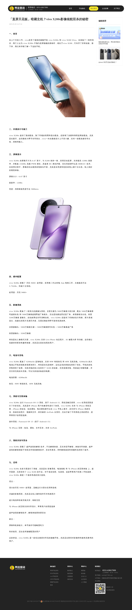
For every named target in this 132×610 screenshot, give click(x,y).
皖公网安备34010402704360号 (51, 601)
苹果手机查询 (54, 570)
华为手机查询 (54, 573)
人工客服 (84, 582)
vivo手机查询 (54, 576)
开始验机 (82, 8)
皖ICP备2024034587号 (33, 601)
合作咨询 (84, 579)
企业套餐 (105, 8)
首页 (70, 8)
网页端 (83, 570)
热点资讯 (94, 8)
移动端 (83, 573)
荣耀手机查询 (54, 582)
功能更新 (70, 576)
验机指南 (70, 573)
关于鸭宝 (117, 8)
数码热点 (70, 570)
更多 (51, 585)
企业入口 (84, 576)
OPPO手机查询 (54, 579)
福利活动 (70, 579)
